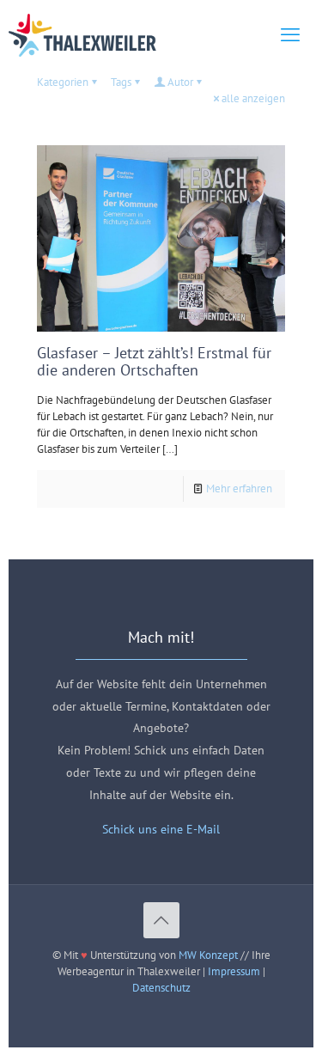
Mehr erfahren (239, 488)
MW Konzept (208, 955)
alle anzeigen (253, 98)
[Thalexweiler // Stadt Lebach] (82, 34)
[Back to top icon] (161, 920)
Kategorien (62, 82)
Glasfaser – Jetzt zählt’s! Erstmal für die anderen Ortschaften (154, 361)
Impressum (234, 971)
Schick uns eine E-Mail (161, 829)
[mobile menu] (290, 34)
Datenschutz (161, 987)
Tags (121, 82)
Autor (180, 82)
